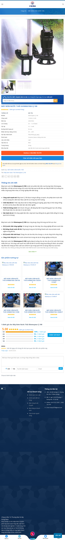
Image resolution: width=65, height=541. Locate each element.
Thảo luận (4, 351)
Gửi (60, 368)
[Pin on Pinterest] (15, 176)
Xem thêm (32, 252)
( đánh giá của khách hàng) (16, 109)
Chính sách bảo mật (34, 395)
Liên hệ (58, 535)
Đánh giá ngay (54, 335)
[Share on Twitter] (9, 176)
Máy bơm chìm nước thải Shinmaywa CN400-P (54, 311)
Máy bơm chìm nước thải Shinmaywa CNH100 (11, 279)
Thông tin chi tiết (9, 183)
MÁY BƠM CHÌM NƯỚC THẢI (36, 11)
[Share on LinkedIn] (18, 176)
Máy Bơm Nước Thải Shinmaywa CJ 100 (15, 172)
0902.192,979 (49, 163)
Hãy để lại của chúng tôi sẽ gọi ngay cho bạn (29, 97)
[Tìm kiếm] (63, 4)
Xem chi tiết (11, 287)
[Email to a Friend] (12, 176)
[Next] (60, 49)
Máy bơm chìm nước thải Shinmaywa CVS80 (11, 311)
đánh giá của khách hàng (25, 330)
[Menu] (2, 4)
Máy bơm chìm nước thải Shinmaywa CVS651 (32, 311)
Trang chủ (23, 11)
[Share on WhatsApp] (2, 176)
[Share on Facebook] (5, 176)
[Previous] (4, 49)
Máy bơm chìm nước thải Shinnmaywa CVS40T (54, 280)
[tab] (9, 183)
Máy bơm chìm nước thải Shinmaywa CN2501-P (32, 280)
